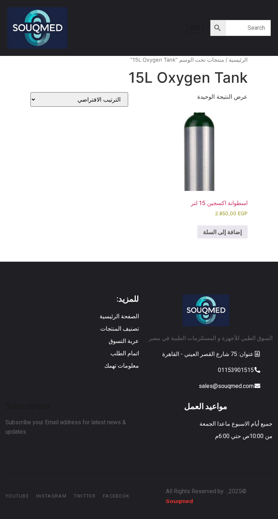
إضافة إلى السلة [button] (222, 232)
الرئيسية (238, 60)
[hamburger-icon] (195, 28)
